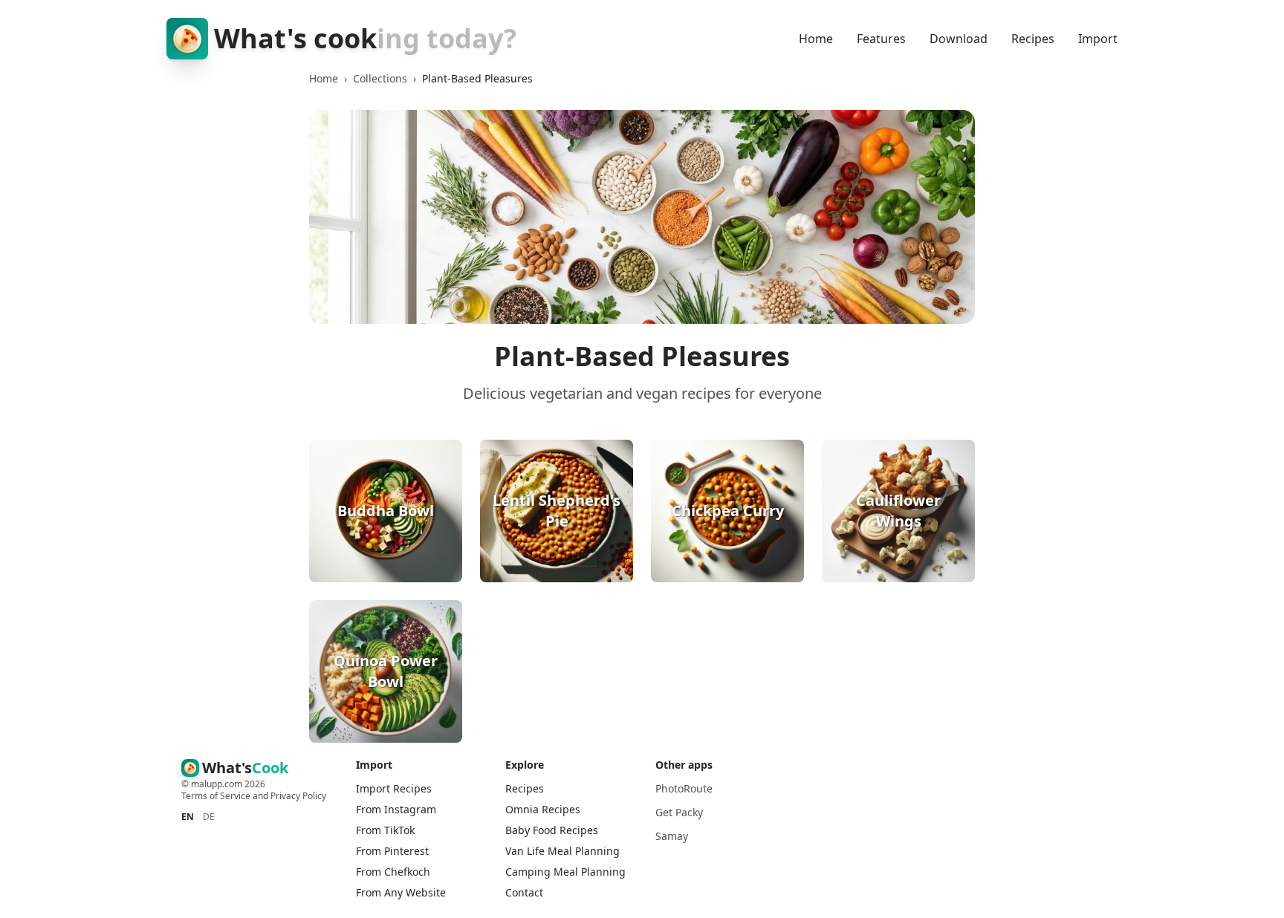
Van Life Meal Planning (562, 851)
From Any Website (401, 892)
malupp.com (217, 784)
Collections (380, 78)
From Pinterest (392, 851)
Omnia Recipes (542, 809)
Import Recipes (394, 788)
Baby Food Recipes (551, 830)
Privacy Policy (298, 796)
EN (187, 817)
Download (959, 38)
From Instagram (396, 809)
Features (881, 38)
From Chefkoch (393, 872)
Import (1098, 38)
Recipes (1032, 38)
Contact (524, 892)
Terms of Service (215, 796)
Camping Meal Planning (565, 872)
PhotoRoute (684, 788)
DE (209, 817)
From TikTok (385, 830)
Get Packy (679, 812)
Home (816, 38)
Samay (671, 836)
